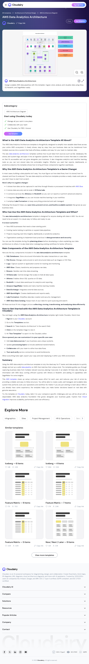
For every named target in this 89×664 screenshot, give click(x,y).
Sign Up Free (78, 5)
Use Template (80, 21)
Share (69, 21)
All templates (6, 13)
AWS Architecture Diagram (48, 13)
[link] (10, 418)
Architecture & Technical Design (25, 13)
